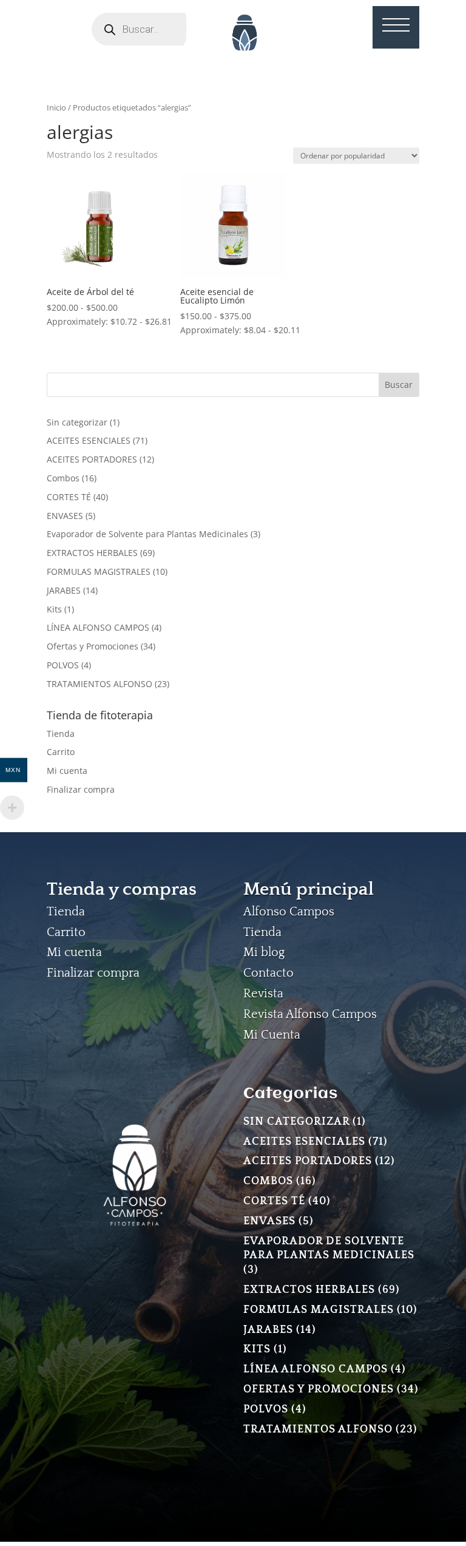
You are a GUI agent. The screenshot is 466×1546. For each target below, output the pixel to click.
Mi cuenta (67, 770)
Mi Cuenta (271, 1035)
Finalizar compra (81, 789)
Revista (263, 993)
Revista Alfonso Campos (310, 1014)
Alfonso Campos (288, 911)
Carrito (61, 752)
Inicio (56, 107)
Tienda (61, 733)
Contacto (268, 973)
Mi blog (264, 952)
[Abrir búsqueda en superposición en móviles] (155, 29)
